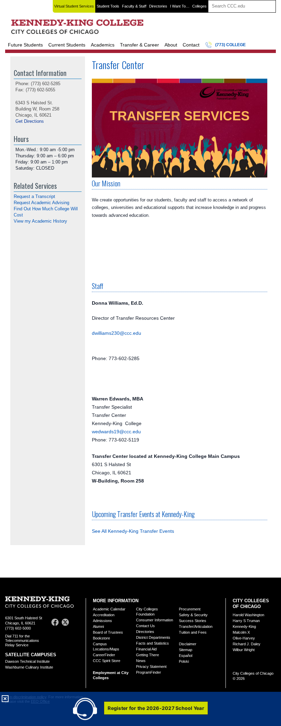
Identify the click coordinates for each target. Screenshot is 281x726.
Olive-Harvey (244, 638)
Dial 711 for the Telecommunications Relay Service (22, 640)
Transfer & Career (139, 45)
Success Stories (192, 621)
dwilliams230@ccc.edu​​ (116, 333)
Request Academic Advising (41, 202)
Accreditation (103, 615)
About (170, 45)
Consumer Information (154, 620)
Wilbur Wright (244, 650)
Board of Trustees (108, 632)
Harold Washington (248, 615)
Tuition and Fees (193, 632)
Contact (191, 45)
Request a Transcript (34, 196)
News (141, 661)
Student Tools (108, 6)
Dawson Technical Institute (27, 661)
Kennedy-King (244, 626)
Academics (102, 45)
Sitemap (185, 650)
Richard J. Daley (246, 644)
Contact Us (145, 626)
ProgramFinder (148, 672)
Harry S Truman (246, 621)
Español (185, 656)
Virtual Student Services (74, 6)
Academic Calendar (109, 609)
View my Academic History (40, 221)
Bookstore (101, 638)
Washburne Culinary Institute (29, 667)
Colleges (199, 6)
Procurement (189, 609)
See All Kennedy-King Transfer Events (133, 531)
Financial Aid (146, 649)
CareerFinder (104, 655)
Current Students (66, 45)
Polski (184, 661)
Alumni (98, 626)
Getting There (147, 655)
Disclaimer (187, 644)
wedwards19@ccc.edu (116, 431)
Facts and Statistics (152, 643)
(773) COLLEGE (230, 44)
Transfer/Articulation (195, 626)
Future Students (25, 45)
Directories (158, 6)
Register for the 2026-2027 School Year (156, 708)
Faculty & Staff (134, 6)
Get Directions (29, 121)
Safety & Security (193, 615)
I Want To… (180, 6)
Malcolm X (241, 632)
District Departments (153, 637)
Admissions (102, 621)
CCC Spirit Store (106, 661)
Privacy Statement (151, 666)
